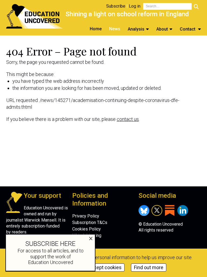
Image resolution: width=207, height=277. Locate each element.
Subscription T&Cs (89, 222)
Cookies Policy (86, 229)
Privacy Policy (85, 216)
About (162, 29)
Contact (188, 29)
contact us (128, 119)
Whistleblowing (86, 235)
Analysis (136, 29)
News (114, 28)
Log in (134, 6)
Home (96, 28)
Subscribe (115, 6)
